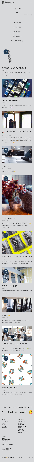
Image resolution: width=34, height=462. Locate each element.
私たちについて (5, 427)
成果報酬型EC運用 (22, 426)
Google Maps (5, 445)
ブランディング (21, 421)
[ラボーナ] (8, 2)
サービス (4, 424)
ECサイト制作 (21, 424)
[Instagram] (32, 458)
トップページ (5, 421)
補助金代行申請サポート (23, 432)
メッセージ (4, 423)
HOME (26, 15)
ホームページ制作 (21, 423)
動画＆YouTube (21, 430)
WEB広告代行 (21, 429)
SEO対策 (20, 427)
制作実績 (4, 426)
